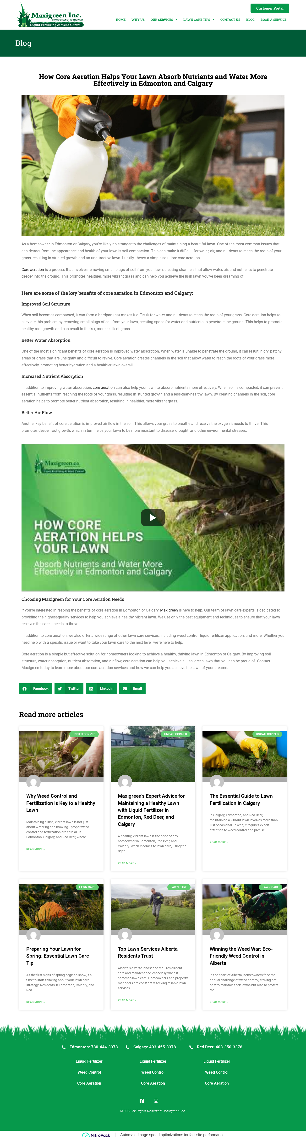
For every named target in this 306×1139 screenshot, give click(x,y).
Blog (250, 19)
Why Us (138, 19)
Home (121, 19)
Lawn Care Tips (196, 19)
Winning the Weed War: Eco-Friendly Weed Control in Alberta (241, 956)
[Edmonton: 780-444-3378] (64, 1047)
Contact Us (230, 19)
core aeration (104, 387)
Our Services (162, 19)
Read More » (35, 849)
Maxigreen (169, 610)
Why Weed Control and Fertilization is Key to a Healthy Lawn (60, 803)
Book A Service (273, 19)
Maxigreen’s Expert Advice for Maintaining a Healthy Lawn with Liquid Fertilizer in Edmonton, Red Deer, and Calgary (151, 810)
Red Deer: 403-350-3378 (219, 1046)
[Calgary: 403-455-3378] (127, 1047)
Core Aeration (89, 1083)
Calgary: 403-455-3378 (154, 1046)
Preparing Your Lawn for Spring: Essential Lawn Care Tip (57, 956)
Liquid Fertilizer (89, 1061)
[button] (35, 688)
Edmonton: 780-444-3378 (94, 1046)
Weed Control (89, 1072)
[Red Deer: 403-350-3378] (191, 1047)
